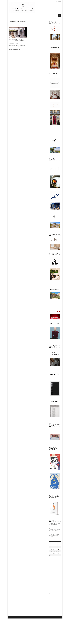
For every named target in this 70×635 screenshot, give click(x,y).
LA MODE (40, 15)
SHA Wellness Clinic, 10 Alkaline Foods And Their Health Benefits (16, 41)
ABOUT (10, 617)
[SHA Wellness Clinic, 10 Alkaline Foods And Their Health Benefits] (18, 38)
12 (53, 549)
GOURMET (18, 17)
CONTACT (13, 617)
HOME (39, 17)
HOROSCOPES (33, 17)
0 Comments (16, 43)
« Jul (49, 593)
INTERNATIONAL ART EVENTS (24, 15)
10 (49, 549)
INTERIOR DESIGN (34, 15)
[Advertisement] (55, 574)
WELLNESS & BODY (26, 17)
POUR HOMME (12, 17)
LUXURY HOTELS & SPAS (14, 15)
